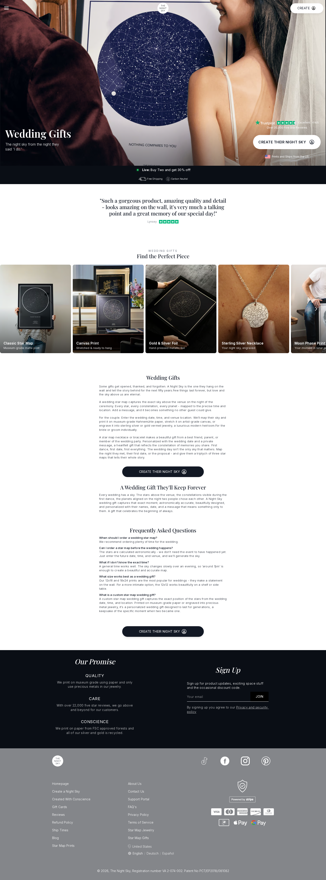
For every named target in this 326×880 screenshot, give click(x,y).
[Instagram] (245, 761)
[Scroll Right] (316, 309)
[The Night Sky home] (163, 8)
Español (168, 853)
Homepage (60, 784)
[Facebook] (224, 761)
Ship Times (60, 830)
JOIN (259, 696)
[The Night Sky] (57, 760)
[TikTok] (204, 761)
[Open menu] (6, 8)
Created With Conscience (71, 799)
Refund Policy (62, 822)
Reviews (58, 814)
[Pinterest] (265, 761)
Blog (55, 838)
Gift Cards (59, 807)
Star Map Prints (63, 845)
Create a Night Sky (66, 791)
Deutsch (153, 853)
